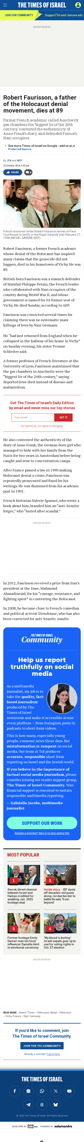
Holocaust (65, 1012)
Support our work (42, 823)
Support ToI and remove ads (64, 15)
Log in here (53, 1054)
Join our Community (19, 15)
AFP (19, 160)
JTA (9, 160)
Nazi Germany (32, 1016)
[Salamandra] (63, 1126)
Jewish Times (26, 1012)
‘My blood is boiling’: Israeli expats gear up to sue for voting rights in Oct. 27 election (60, 942)
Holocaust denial (47, 1012)
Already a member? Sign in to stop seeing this (42, 833)
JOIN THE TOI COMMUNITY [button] (42, 1046)
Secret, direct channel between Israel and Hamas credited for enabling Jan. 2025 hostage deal (22, 896)
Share (15, 172)
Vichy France (13, 1016)
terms (59, 426)
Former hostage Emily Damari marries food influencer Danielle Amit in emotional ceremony (23, 942)
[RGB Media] (33, 1126)
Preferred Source (19, 149)
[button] (78, 5)
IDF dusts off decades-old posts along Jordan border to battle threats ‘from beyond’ (59, 896)
